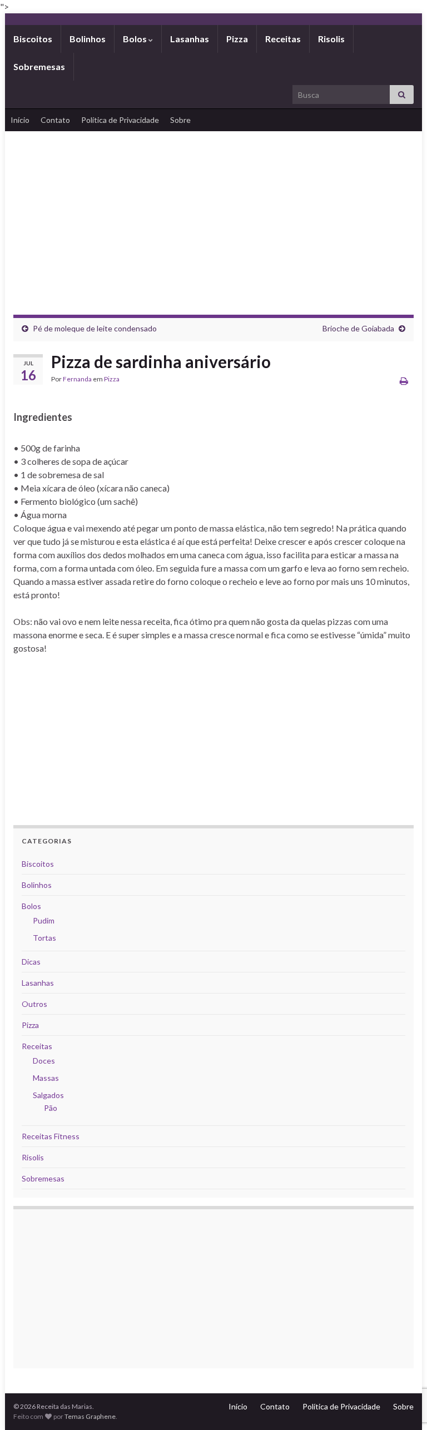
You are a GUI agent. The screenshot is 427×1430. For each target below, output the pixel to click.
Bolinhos (87, 38)
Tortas (44, 937)
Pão (50, 1108)
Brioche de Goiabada (358, 328)
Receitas (283, 38)
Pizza (237, 38)
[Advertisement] (213, 214)
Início (20, 120)
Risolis (331, 38)
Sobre (180, 120)
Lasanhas (189, 38)
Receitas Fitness (51, 1136)
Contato (55, 120)
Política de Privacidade (120, 120)
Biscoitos (32, 38)
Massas (46, 1078)
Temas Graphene (90, 1416)
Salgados (48, 1095)
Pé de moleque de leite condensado (95, 328)
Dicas (31, 961)
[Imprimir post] (404, 380)
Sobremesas (39, 66)
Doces (44, 1060)
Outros (34, 1004)
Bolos (135, 38)
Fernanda (77, 379)
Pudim (43, 920)
